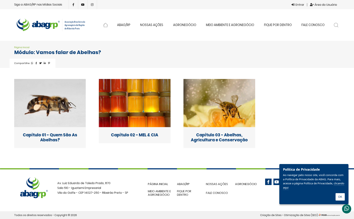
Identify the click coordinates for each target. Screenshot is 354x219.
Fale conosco (312, 25)
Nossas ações (151, 25)
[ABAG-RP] (52, 25)
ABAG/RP (123, 25)
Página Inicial (22, 47)
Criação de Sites (271, 215)
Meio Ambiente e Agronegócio (230, 25)
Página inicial (105, 25)
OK (340, 196)
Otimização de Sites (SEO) (301, 215)
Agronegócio (184, 25)
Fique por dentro (278, 25)
